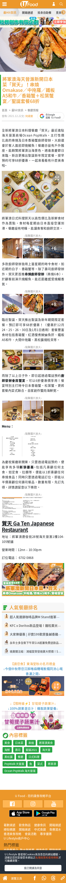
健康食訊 (40, 825)
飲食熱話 (25, 825)
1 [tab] (25, 20)
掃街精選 (9, 829)
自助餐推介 (11, 850)
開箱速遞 (27, 13)
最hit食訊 (17, 110)
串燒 (31, 743)
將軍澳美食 (46, 743)
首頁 (4, 110)
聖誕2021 (31, 750)
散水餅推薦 (27, 850)
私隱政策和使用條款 (46, 857)
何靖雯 (29, 116)
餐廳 (20, 757)
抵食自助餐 (44, 13)
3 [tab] (36, 20)
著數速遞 (9, 825)
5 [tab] (30, 25)
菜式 (40, 764)
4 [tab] (41, 20)
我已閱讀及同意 (33, 868)
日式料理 (33, 757)
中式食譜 (40, 829)
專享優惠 (46, 834)
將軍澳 (52, 764)
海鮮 (7, 750)
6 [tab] (36, 25)
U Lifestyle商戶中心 (17, 838)
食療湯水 (55, 829)
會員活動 (30, 834)
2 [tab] (30, 20)
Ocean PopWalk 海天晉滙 (20, 771)
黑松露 (8, 757)
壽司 (18, 750)
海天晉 (46, 750)
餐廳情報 (32, 110)
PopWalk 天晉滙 (14, 764)
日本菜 (19, 743)
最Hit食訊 (9, 12)
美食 (7, 743)
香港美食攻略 (12, 834)
